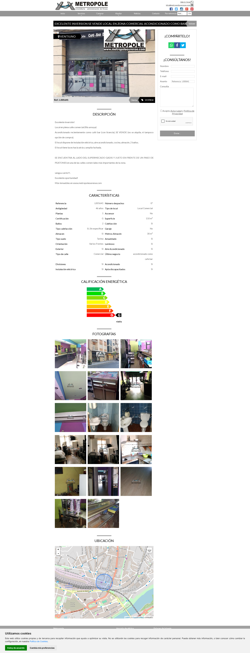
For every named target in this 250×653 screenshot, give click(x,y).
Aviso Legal (176, 110)
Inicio (62, 13)
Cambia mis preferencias (42, 648)
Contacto (155, 13)
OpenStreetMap (138, 617)
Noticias (137, 13)
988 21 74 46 (185, 2)
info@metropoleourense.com (178, 5)
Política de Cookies (39, 641)
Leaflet (127, 617)
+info (119, 321)
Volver (192, 23)
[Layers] (149, 550)
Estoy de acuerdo (16, 648)
